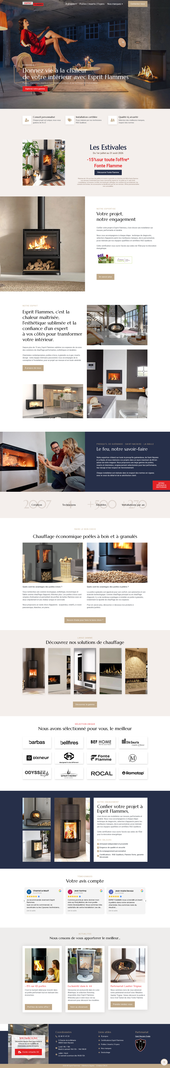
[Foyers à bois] (85, 671)
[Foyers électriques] (136, 671)
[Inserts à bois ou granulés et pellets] (59, 671)
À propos (70, 4)
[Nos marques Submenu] (122, 4)
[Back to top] (164, 1062)
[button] (145, 901)
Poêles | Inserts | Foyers (91, 4)
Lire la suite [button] (31, 911)
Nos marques (114, 4)
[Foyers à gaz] (111, 671)
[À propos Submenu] (76, 4)
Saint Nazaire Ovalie (142, 1036)
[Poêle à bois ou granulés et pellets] (34, 671)
